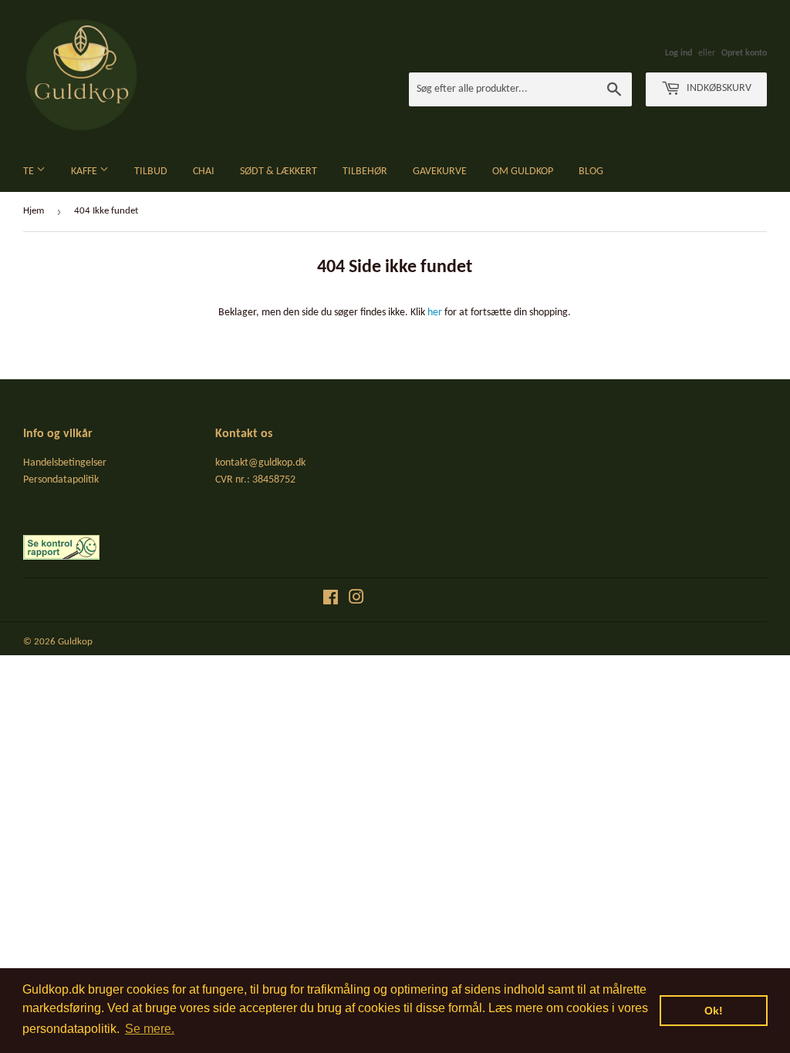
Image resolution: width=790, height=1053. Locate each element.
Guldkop (75, 642)
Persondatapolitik (61, 480)
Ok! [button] (713, 1010)
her (434, 312)
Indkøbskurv (717, 88)
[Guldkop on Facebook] (330, 600)
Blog (591, 171)
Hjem (33, 211)
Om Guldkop (522, 171)
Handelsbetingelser (64, 463)
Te (29, 171)
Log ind (678, 53)
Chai (203, 171)
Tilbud (150, 171)
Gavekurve (440, 171)
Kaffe (85, 171)
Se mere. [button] (149, 1028)
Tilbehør (365, 171)
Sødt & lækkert (278, 171)
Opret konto (744, 53)
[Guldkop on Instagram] (356, 600)
